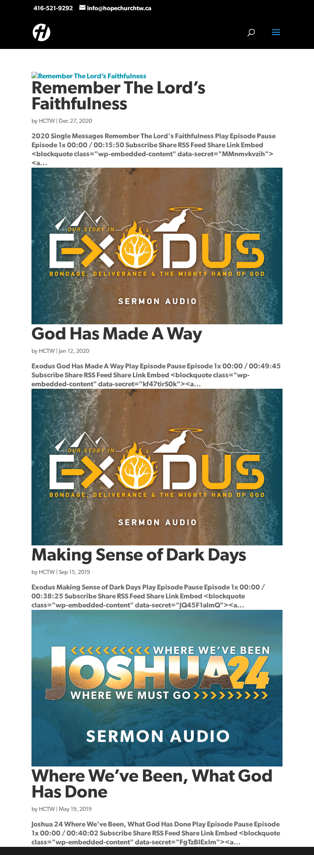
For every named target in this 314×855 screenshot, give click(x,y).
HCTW (47, 121)
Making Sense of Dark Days (138, 555)
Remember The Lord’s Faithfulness (118, 96)
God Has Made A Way (116, 334)
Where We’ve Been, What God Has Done (152, 784)
